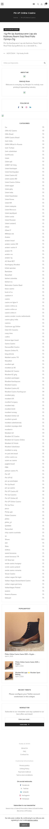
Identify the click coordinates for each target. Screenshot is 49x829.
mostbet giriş (10, 395)
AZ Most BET (10, 261)
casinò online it (10, 313)
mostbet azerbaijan (12, 378)
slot (6, 543)
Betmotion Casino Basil (13, 285)
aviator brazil (10, 241)
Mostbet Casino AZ (12, 388)
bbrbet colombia (11, 278)
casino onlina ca (11, 306)
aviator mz (9, 254)
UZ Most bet (9, 560)
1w (6, 127)
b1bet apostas (10, 268)
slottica (7, 550)
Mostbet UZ (9, 433)
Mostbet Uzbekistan (12, 447)
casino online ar (11, 309)
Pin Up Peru (9, 505)
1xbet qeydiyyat (11, 213)
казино (7, 591)
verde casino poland (12, 567)
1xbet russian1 (10, 223)
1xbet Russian (10, 220)
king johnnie (9, 354)
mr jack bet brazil (11, 453)
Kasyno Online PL (11, 350)
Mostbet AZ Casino (12, 371)
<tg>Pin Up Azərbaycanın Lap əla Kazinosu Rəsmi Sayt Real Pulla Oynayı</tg (20, 36)
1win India (8, 141)
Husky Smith (24, 53)
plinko (7, 519)
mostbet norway (11, 412)
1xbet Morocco (10, 210)
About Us (24, 748)
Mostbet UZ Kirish (11, 443)
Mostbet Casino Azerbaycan (15, 392)
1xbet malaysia (10, 206)
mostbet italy (9, 405)
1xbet (7, 158)
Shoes (7, 539)
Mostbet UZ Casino (12, 436)
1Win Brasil (9, 134)
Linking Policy (24, 769)
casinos (8, 323)
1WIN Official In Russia (13, 144)
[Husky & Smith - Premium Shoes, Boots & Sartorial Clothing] (2, 4)
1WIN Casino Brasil (12, 137)
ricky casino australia (13, 532)
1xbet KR (8, 203)
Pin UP (7, 474)
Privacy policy (24, 765)
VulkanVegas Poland (12, 587)
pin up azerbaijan (11, 481)
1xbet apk (8, 162)
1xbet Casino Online (12, 182)
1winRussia (9, 155)
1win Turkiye (9, 148)
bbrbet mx (8, 282)
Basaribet (8, 275)
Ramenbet (9, 529)
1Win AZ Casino (11, 131)
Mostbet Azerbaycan (12, 381)
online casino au (11, 457)
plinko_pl (8, 522)
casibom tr (9, 295)
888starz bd (9, 234)
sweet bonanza (10, 553)
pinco (7, 508)
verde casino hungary (13, 563)
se (6, 536)
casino (7, 299)
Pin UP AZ (8, 478)
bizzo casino (9, 289)
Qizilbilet (8, 526)
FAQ (24, 751)
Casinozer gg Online (12, 326)
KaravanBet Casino (12, 347)
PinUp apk (9, 512)
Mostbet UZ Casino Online (15, 440)
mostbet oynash (11, 419)
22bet (7, 227)
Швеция (8, 598)
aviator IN (8, 251)
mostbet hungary (11, 402)
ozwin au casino (11, 460)
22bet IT (8, 230)
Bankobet (8, 271)
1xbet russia (9, 216)
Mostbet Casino (11, 385)
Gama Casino (10, 344)
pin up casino (10, 488)
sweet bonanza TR (12, 557)
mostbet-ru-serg (11, 450)
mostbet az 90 (10, 368)
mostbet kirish (10, 409)
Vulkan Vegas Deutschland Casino (18, 581)
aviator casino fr (11, 247)
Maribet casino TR (12, 357)
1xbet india (9, 192)
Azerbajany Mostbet (12, 265)
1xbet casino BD (11, 179)
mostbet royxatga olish (13, 426)
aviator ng (8, 258)
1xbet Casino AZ (11, 175)
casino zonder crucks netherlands (17, 316)
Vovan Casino (10, 574)
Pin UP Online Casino (11, 29)
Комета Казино (11, 594)
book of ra (8, 292)
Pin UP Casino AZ (11, 491)
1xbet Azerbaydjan (12, 172)
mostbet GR (9, 399)
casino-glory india (11, 320)
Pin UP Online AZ (11, 498)
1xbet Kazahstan (11, 196)
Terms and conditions (24, 775)
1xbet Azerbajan (11, 168)
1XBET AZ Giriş (11, 165)
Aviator (7, 237)
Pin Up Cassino (10, 495)
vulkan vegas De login (13, 577)
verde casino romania (13, 570)
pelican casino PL (11, 471)
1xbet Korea (9, 199)
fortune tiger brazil (12, 340)
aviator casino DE (11, 244)
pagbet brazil (10, 464)
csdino (7, 337)
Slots (7, 546)
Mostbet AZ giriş (11, 374)
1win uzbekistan (11, 151)
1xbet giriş (9, 189)
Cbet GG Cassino (11, 330)
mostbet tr (8, 429)
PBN (6, 467)
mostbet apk (9, 364)
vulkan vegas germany (13, 584)
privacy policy (33, 820)
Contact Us (24, 755)
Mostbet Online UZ (12, 416)
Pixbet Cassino (10, 515)
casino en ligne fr (11, 302)
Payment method (24, 772)
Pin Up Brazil (10, 484)
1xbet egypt (9, 186)
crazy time (9, 333)
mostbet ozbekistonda (13, 423)
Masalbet (8, 361)
